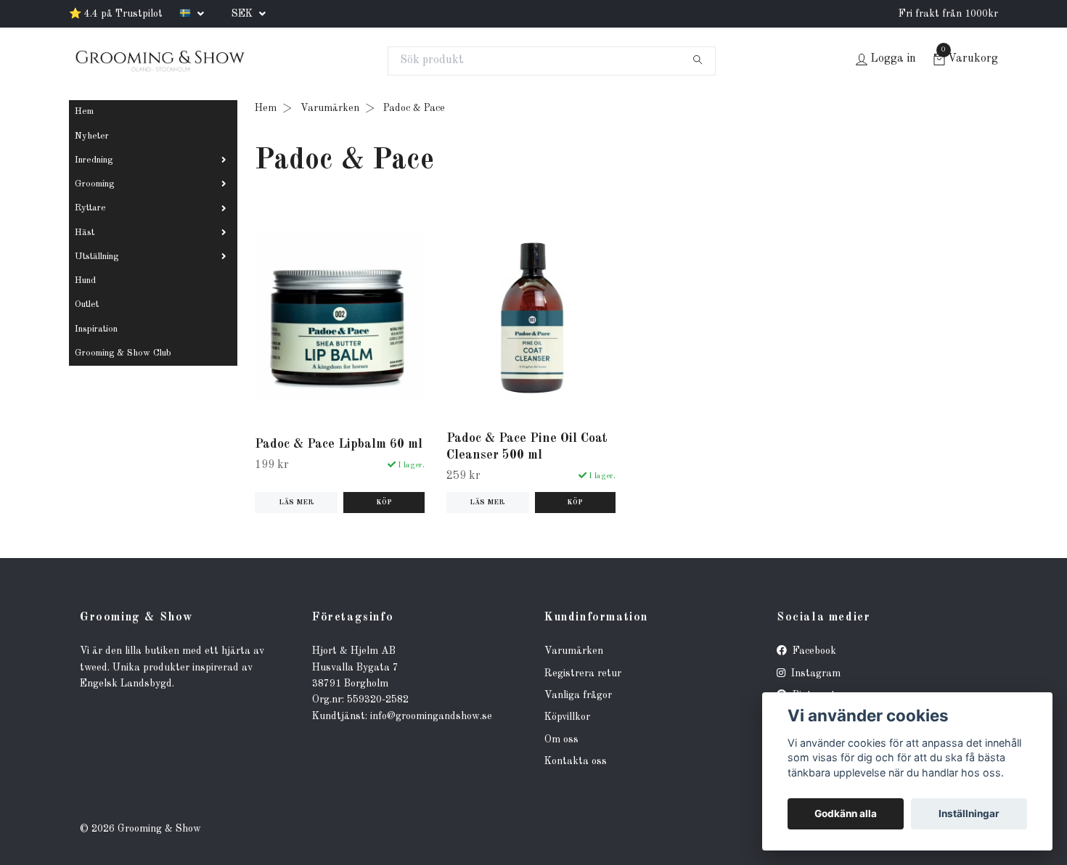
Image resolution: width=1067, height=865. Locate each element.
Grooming (94, 184)
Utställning (96, 256)
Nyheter (92, 136)
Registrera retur (582, 673)
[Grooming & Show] (159, 61)
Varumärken (330, 108)
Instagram (814, 673)
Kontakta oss (575, 761)
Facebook (813, 651)
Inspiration (96, 329)
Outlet (87, 304)
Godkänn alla (845, 813)
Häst (84, 232)
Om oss (561, 739)
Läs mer (296, 502)
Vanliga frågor (578, 695)
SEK (243, 14)
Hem (84, 111)
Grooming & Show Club (123, 353)
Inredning (94, 160)
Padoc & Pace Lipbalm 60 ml (338, 444)
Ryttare (90, 208)
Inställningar (969, 813)
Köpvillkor (567, 717)
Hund (85, 280)
